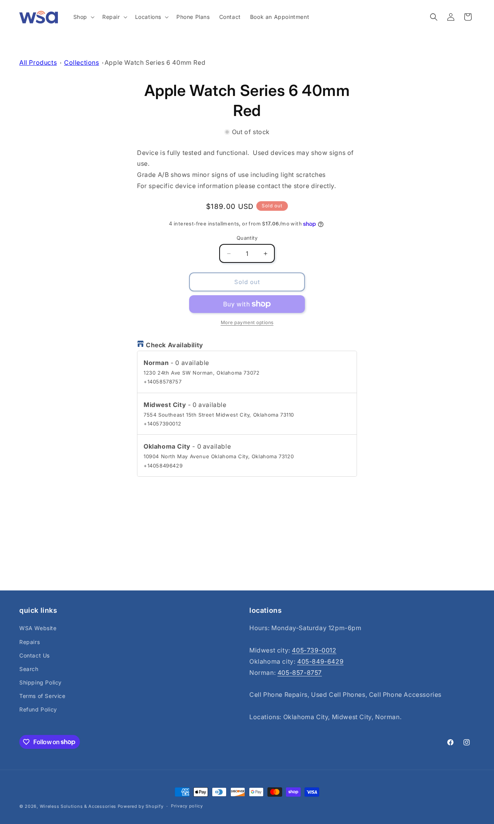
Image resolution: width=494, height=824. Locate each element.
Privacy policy (187, 806)
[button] (83, 17)
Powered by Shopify (141, 806)
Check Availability (174, 345)
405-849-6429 (320, 661)
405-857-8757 (299, 672)
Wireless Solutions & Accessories (78, 806)
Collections (81, 62)
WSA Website (38, 628)
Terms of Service (42, 696)
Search (29, 669)
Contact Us (34, 655)
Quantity (247, 238)
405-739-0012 (314, 650)
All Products (38, 62)
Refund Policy (38, 709)
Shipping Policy (40, 682)
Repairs (29, 642)
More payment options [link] (247, 322)
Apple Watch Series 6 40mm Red (155, 62)
